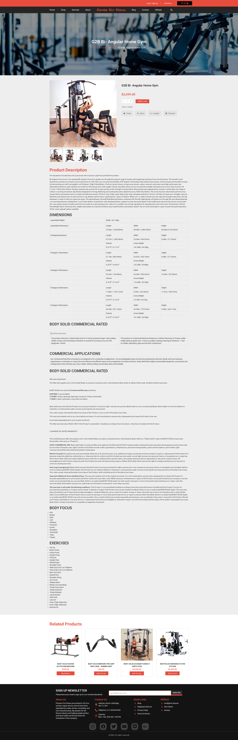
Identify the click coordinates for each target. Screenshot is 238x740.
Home (52, 10)
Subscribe (176, 692)
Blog (134, 10)
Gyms (114, 47)
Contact (145, 10)
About (87, 10)
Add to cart (142, 101)
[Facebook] (103, 726)
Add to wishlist (127, 107)
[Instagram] (92, 726)
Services (75, 10)
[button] (171, 10)
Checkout (168, 3)
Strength (105, 47)
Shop (63, 10)
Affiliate (158, 10)
